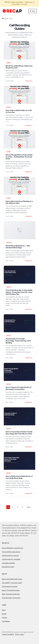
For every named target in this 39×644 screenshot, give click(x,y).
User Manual (6, 621)
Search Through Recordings (11, 590)
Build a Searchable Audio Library (12, 579)
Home (6, 18)
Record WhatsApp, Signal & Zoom (12, 548)
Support (4, 617)
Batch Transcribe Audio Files (11, 594)
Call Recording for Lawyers (10, 555)
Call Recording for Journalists (11, 559)
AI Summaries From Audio (10, 586)
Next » (29, 507)
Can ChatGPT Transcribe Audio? (12, 583)
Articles (4, 614)
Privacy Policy (19, 634)
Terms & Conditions (8, 634)
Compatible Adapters (8, 563)
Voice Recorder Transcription (11, 598)
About (4, 610)
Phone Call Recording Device (11, 552)
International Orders (8, 567)
